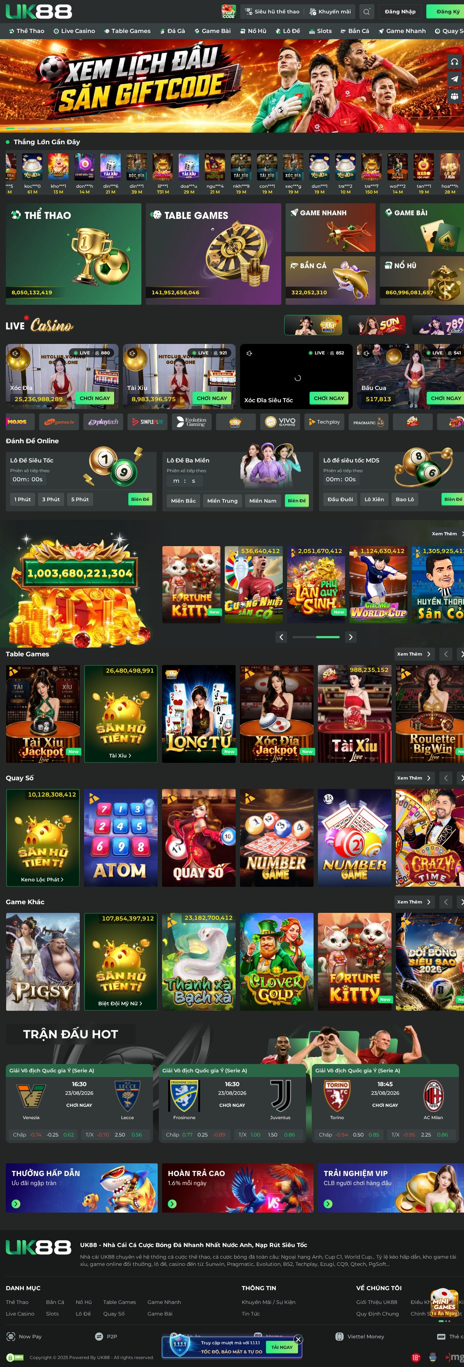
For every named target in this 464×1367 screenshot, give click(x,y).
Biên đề (140, 500)
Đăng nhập (400, 11)
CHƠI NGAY (95, 398)
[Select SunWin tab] (377, 325)
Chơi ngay (79, 1105)
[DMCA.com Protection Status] (15, 1357)
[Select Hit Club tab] (313, 325)
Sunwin (215, 1264)
